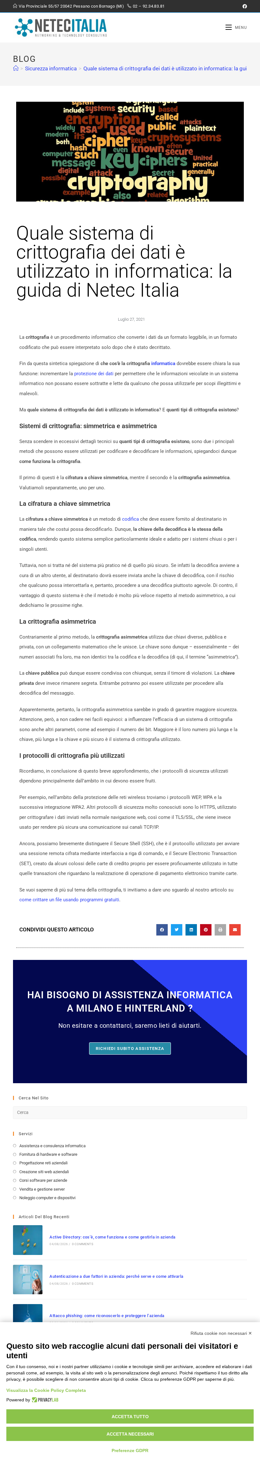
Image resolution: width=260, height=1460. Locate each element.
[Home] (15, 68)
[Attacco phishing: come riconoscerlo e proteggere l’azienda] (27, 1319)
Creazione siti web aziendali (44, 1171)
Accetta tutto (130, 1416)
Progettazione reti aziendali (43, 1163)
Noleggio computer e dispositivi (47, 1197)
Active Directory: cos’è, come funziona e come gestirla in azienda (112, 1237)
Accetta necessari (130, 1434)
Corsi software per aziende (43, 1180)
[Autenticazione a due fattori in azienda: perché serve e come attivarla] (27, 1279)
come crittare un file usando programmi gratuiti (69, 900)
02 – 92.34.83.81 (149, 6)
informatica (164, 363)
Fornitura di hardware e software (48, 1154)
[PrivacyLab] (44, 1400)
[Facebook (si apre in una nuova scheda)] (244, 6)
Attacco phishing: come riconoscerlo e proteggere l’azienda (106, 1315)
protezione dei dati (94, 373)
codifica (130, 519)
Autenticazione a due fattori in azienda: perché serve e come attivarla (116, 1276)
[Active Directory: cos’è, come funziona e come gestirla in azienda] (27, 1240)
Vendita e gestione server (42, 1189)
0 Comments (82, 1244)
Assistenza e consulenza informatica (52, 1145)
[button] (162, 930)
